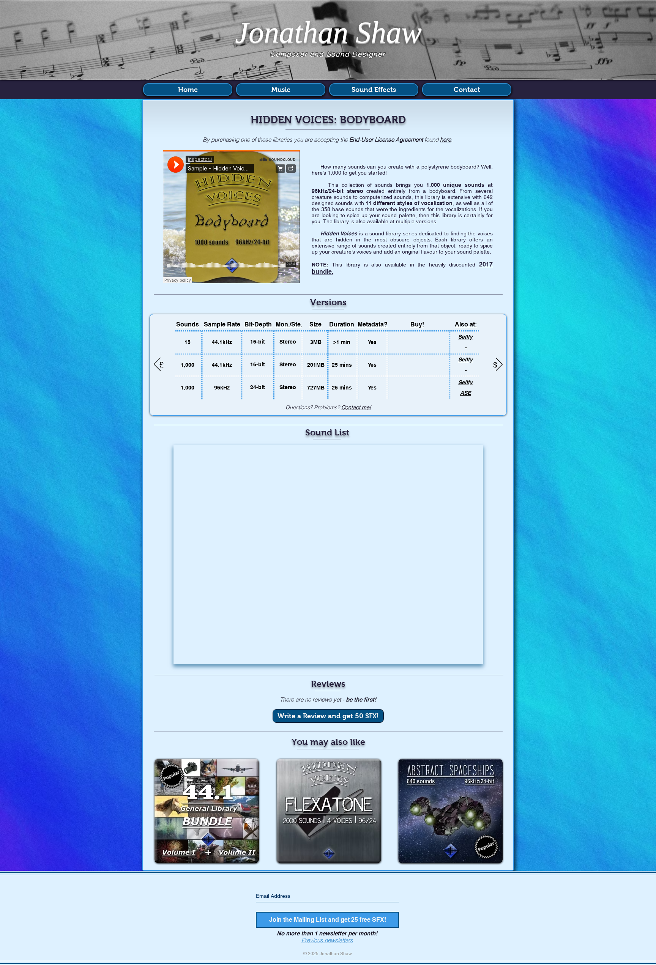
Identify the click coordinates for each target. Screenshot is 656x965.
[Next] (499, 365)
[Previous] (157, 365)
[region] (207, 815)
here (445, 139)
